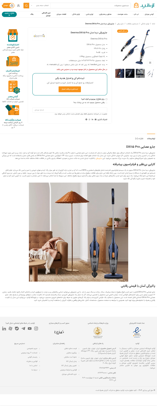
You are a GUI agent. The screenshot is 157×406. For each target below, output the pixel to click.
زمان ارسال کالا (71, 361)
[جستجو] (26, 5)
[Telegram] (23, 328)
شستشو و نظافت (132, 24)
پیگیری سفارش (71, 353)
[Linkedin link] (92, 119)
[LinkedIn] (4, 328)
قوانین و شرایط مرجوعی (68, 370)
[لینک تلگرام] (86, 119)
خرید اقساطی (145, 351)
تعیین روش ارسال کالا (69, 365)
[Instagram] (36, 328)
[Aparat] (10, 328)
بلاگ (32, 14)
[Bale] (17, 328)
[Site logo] (144, 5)
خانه (153, 24)
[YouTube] (30, 328)
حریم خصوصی (32, 348)
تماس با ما (33, 365)
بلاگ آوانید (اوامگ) (143, 360)
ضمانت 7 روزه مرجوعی (29, 353)
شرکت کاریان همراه (126, 353)
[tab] (151, 137)
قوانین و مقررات (31, 361)
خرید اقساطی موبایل (69, 374)
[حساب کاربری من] (18, 5)
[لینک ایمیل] (95, 119)
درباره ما (34, 370)
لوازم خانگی (145, 24)
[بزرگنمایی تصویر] (150, 62)
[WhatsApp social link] (89, 119)
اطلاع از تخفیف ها (9, 14)
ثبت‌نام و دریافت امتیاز (70, 89)
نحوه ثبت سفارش (70, 357)
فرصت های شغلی (70, 348)
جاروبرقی (99, 158)
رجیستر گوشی (32, 357)
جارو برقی (120, 24)
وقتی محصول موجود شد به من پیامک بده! (89, 102)
